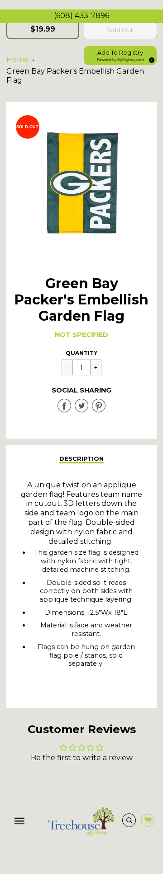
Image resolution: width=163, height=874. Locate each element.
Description (81, 458)
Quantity (81, 353)
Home (17, 60)
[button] (120, 55)
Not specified (81, 335)
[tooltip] (150, 59)
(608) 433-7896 (81, 15)
